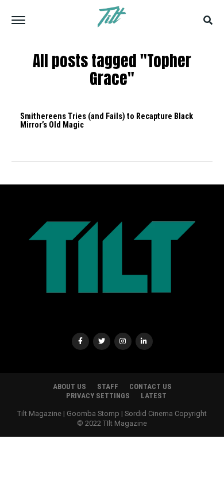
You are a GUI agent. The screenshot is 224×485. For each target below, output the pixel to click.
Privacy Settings (98, 395)
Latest (154, 395)
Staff (107, 386)
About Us (69, 386)
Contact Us (150, 386)
